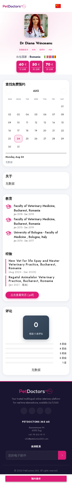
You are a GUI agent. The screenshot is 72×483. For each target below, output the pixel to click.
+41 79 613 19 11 (36, 434)
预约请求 (36, 478)
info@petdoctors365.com (36, 438)
